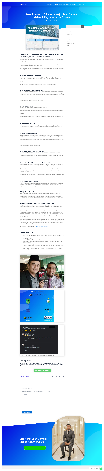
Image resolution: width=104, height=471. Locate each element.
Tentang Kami (68, 4)
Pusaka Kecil (69, 36)
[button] (52, 376)
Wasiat (68, 41)
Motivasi (69, 48)
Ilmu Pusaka (56, 4)
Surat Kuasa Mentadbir (71, 37)
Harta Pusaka (69, 34)
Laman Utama (49, 4)
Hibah (68, 45)
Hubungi (74, 4)
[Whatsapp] (101, 468)
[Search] (82, 26)
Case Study (69, 47)
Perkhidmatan (62, 4)
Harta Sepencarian (71, 43)
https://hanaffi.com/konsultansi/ (42, 226)
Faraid (68, 39)
